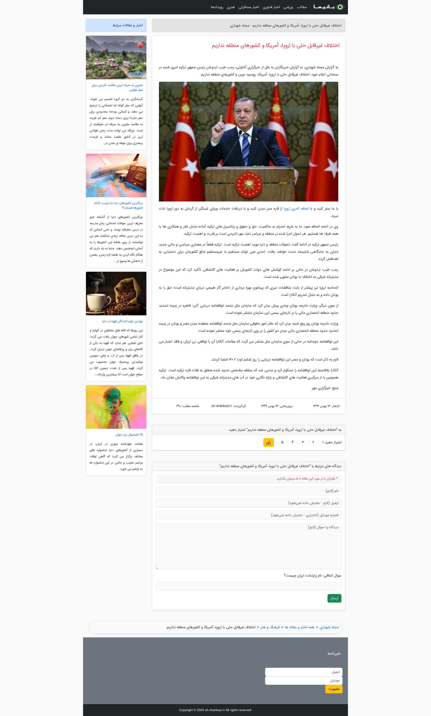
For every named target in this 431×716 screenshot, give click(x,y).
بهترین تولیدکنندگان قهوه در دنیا (122, 321)
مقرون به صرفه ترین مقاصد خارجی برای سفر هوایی (117, 87)
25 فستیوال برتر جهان (129, 434)
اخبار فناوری (271, 7)
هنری (231, 7)
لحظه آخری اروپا (296, 208)
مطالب (302, 7)
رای (268, 442)
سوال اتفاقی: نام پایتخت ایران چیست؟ (312, 575)
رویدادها (217, 7)
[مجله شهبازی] (328, 7)
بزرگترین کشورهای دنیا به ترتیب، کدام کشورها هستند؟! (119, 205)
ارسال (334, 598)
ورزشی (288, 7)
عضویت (334, 689)
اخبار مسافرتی (248, 7)
